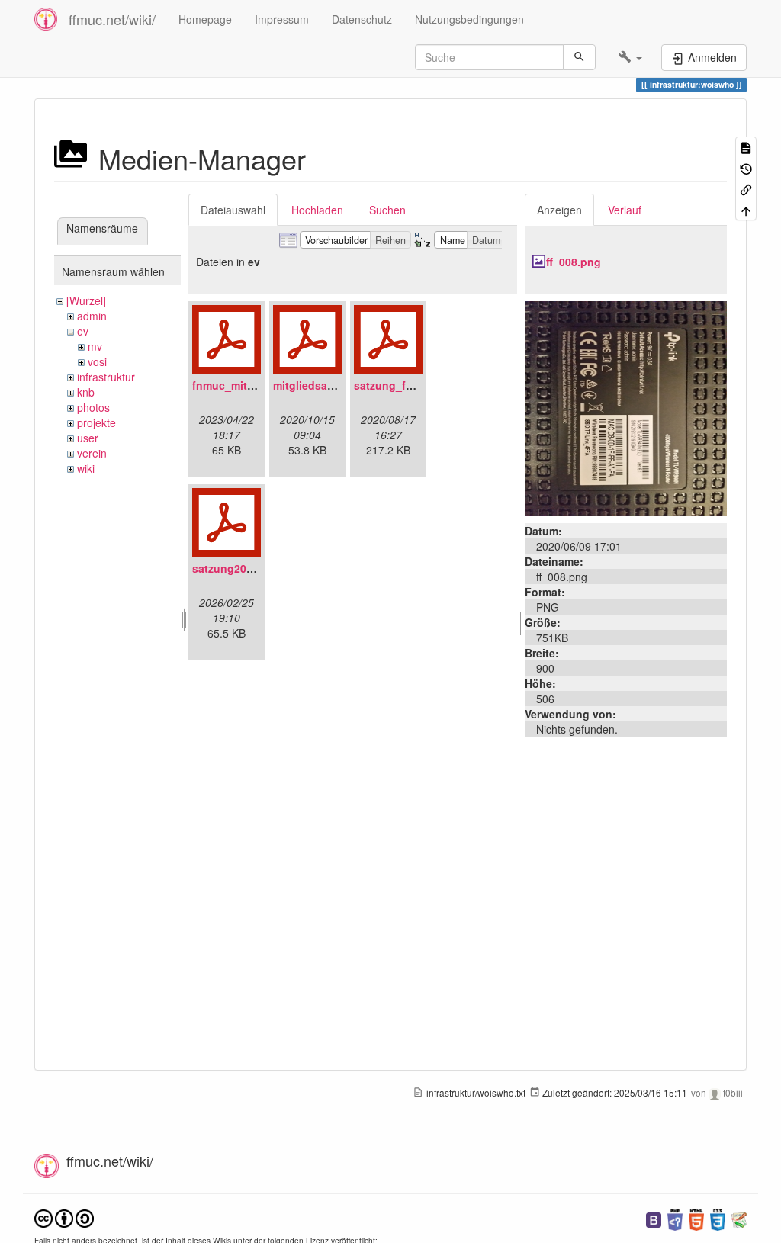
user (87, 437)
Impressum (282, 19)
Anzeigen (559, 209)
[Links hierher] (746, 188)
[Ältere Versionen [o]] (746, 167)
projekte (96, 422)
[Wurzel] (86, 300)
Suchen (387, 209)
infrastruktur (106, 376)
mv (95, 346)
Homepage (205, 19)
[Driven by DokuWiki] (739, 1218)
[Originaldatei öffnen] (626, 406)
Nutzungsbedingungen (469, 19)
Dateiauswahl (233, 209)
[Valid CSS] (717, 1218)
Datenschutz (362, 19)
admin (92, 315)
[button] (630, 57)
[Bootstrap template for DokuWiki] (653, 1218)
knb (86, 392)
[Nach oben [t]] (746, 209)
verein (92, 453)
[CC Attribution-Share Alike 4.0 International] (64, 1216)
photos (93, 407)
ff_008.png (573, 261)
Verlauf (624, 209)
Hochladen (317, 209)
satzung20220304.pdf (248, 568)
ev (82, 331)
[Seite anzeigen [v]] (746, 146)
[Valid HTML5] (696, 1218)
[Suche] (579, 57)
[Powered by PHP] (675, 1218)
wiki (86, 468)
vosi (97, 361)
